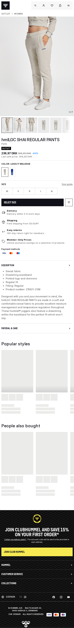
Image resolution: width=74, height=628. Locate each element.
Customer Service (12, 574)
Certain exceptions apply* (15, 539)
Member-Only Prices (19, 239)
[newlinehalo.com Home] (5, 5)
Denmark (10, 597)
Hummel (5, 564)
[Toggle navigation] (35, 5)
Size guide (67, 184)
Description (7, 265)
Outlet (5, 13)
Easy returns (14, 230)
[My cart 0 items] (60, 5)
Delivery (12, 211)
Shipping (12, 220)
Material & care (9, 328)
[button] (44, 5)
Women (18, 13)
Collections (8, 583)
